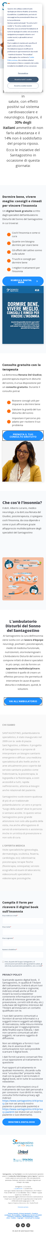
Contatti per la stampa (32, 1218)
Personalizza (23, 73)
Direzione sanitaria (23, 1207)
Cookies (13, 1218)
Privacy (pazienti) (25, 1213)
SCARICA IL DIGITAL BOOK (21, 281)
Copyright (20, 1218)
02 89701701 (19, 1188)
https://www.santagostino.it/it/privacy (22, 1102)
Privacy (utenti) (13, 1213)
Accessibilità (16, 1215)
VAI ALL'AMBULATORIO (23, 701)
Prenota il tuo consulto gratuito (23, 435)
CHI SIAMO (8, 724)
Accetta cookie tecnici (23, 86)
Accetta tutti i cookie (23, 79)
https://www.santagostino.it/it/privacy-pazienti (22, 1110)
